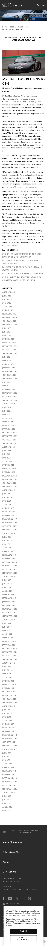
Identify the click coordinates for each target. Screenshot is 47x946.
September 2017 (9, 616)
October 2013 (9, 785)
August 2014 (8, 749)
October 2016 (9, 656)
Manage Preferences (23, 938)
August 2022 (8, 404)
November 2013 (9, 782)
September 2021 (9, 443)
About (5, 862)
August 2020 (8, 490)
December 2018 (9, 562)
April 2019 (7, 548)
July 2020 (6, 494)
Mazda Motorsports (16, 5)
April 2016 (7, 677)
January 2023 (8, 389)
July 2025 (6, 328)
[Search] (38, 5)
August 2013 (8, 793)
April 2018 (7, 591)
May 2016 (6, 674)
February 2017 (9, 641)
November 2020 (9, 479)
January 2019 (8, 558)
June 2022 (7, 411)
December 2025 (9, 317)
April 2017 (7, 634)
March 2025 (8, 339)
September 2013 (9, 789)
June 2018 (7, 584)
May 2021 (6, 458)
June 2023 (7, 382)
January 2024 (8, 368)
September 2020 (9, 487)
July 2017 (6, 623)
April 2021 (7, 461)
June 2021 (7, 454)
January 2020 (8, 515)
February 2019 (9, 555)
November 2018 (9, 566)
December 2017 (9, 605)
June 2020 (7, 497)
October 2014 (9, 742)
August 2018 (8, 576)
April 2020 (7, 505)
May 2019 (6, 544)
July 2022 (6, 407)
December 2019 (9, 519)
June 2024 (7, 357)
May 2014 (6, 760)
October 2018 (9, 569)
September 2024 (9, 353)
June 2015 (7, 713)
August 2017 (8, 620)
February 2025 (9, 343)
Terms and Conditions (23, 921)
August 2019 (8, 533)
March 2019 (8, 551)
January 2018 (8, 602)
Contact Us (9, 872)
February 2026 (9, 314)
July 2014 (6, 753)
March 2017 (8, 638)
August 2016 (8, 663)
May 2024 (6, 361)
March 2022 (8, 422)
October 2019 (9, 526)
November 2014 (9, 738)
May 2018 (6, 587)
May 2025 (6, 335)
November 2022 (9, 393)
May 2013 (6, 803)
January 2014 (8, 774)
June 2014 (7, 756)
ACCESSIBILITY (12, 904)
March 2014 (8, 767)
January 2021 (8, 472)
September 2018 (9, 573)
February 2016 (9, 684)
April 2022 (7, 418)
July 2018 (6, 580)
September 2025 (9, 325)
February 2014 (9, 771)
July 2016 (6, 666)
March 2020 (8, 508)
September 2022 (9, 400)
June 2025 (7, 332)
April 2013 (7, 807)
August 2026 (8, 292)
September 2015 (9, 702)
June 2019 (7, 540)
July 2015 (6, 710)
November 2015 (9, 695)
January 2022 (8, 429)
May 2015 (6, 717)
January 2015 (8, 731)
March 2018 (8, 595)
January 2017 (8, 645)
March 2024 (8, 364)
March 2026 (8, 310)
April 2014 (7, 764)
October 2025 (9, 321)
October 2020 (9, 483)
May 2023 (6, 386)
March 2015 (8, 724)
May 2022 (6, 415)
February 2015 (9, 728)
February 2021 (9, 469)
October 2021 (9, 440)
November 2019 (9, 522)
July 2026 (6, 296)
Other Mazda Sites (11, 852)
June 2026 (7, 299)
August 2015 (8, 706)
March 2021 (8, 465)
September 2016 (9, 659)
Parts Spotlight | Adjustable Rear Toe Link (22, 274)
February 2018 (9, 598)
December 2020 (9, 476)
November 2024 (9, 346)
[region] (23, 926)
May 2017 (6, 631)
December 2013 (9, 778)
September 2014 (9, 746)
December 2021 (9, 433)
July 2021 (6, 451)
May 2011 (6, 810)
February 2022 (9, 425)
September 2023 (9, 378)
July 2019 (6, 537)
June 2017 (7, 627)
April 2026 (7, 307)
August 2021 (8, 447)
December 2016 (9, 649)
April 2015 (7, 720)
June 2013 (7, 800)
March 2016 (8, 681)
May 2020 (6, 501)
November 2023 (9, 371)
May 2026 (6, 303)
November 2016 (9, 652)
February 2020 (9, 512)
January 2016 (8, 688)
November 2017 (9, 609)
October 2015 (9, 699)
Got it (23, 931)
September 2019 (9, 530)
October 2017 (9, 613)
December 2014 (9, 735)
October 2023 (9, 375)
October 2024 (9, 350)
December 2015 (9, 692)
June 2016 (7, 670)
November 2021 (9, 436)
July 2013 (6, 796)
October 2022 (9, 396)
